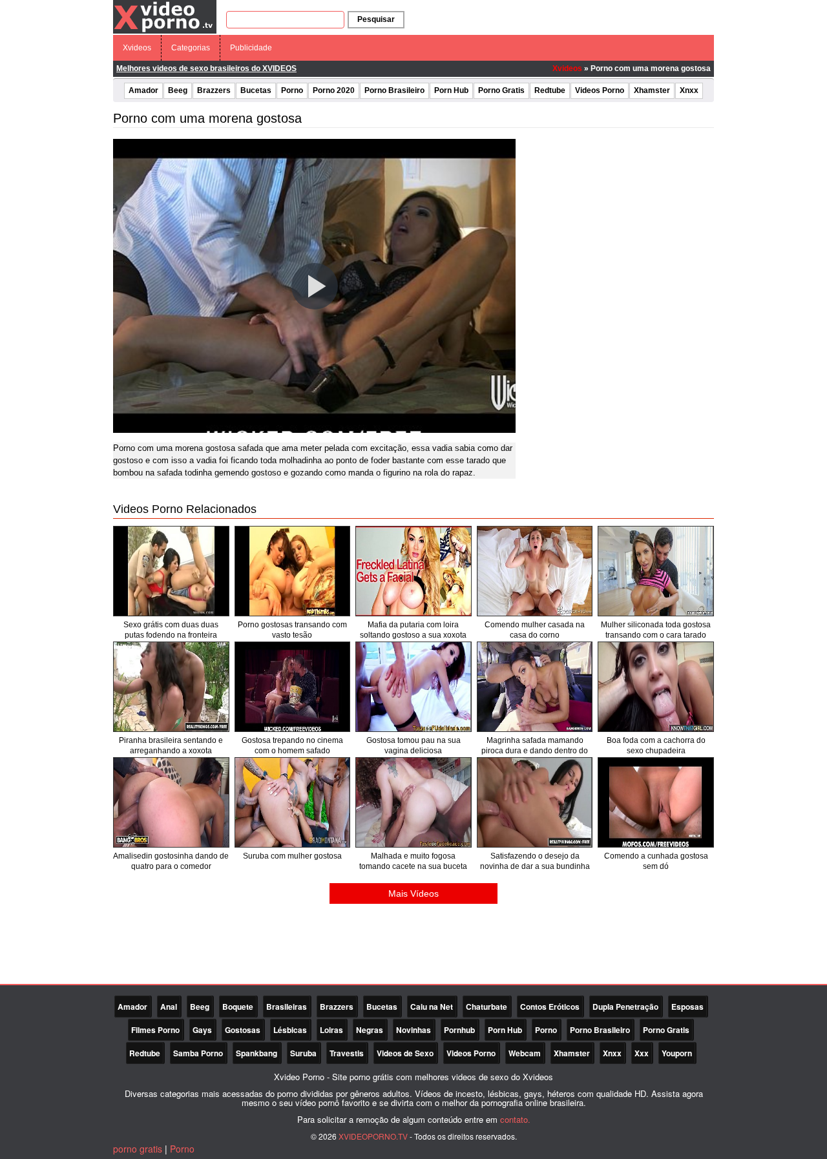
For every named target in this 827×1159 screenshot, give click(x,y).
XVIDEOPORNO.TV (373, 1136)
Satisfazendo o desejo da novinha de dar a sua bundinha (535, 861)
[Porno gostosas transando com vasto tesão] (292, 571)
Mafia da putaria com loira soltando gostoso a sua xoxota (413, 630)
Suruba (303, 1053)
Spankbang (256, 1053)
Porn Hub (451, 90)
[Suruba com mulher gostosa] (292, 802)
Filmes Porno (155, 1030)
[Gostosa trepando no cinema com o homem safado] (292, 686)
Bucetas (255, 90)
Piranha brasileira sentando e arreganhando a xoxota (171, 745)
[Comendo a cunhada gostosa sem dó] (655, 802)
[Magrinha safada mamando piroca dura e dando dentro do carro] (534, 686)
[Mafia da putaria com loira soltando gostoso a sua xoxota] (413, 571)
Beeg (177, 90)
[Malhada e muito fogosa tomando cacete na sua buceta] (413, 802)
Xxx (641, 1053)
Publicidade (251, 47)
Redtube (549, 90)
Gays (202, 1030)
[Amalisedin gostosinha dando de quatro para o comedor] (171, 802)
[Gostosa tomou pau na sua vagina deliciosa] (413, 686)
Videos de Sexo (405, 1053)
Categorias (190, 47)
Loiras (331, 1030)
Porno (292, 90)
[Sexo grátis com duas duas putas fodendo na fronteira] (171, 571)
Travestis (347, 1053)
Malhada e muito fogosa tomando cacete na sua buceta (413, 861)
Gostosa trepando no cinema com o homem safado (292, 745)
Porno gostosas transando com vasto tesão (292, 630)
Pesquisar (376, 19)
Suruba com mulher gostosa (292, 856)
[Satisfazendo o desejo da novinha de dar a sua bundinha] (534, 802)
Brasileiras (286, 1006)
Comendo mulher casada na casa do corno (535, 630)
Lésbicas (290, 1030)
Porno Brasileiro (394, 90)
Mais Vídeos (413, 893)
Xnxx (689, 90)
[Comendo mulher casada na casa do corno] (534, 571)
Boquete (237, 1006)
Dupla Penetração (625, 1006)
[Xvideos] (164, 16)
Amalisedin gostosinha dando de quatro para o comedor (171, 861)
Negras (369, 1030)
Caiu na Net (431, 1006)
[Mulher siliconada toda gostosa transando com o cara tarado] (655, 571)
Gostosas (242, 1030)
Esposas (687, 1006)
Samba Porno (198, 1053)
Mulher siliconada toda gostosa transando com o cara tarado (656, 630)
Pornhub (459, 1030)
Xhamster (652, 90)
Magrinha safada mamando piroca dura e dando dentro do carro (534, 751)
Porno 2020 (334, 90)
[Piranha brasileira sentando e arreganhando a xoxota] (171, 686)
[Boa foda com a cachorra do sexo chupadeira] (655, 686)
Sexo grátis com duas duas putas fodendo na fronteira (170, 630)
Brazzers (214, 90)
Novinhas (413, 1030)
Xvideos (137, 47)
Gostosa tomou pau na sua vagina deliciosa (413, 745)
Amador (143, 90)
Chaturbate (486, 1006)
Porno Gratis (501, 90)
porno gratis (137, 1148)
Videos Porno (599, 90)
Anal (168, 1006)
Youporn (677, 1053)
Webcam (524, 1053)
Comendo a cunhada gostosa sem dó (656, 861)
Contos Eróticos (550, 1006)
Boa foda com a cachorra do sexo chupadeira (656, 745)
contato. (515, 1119)
